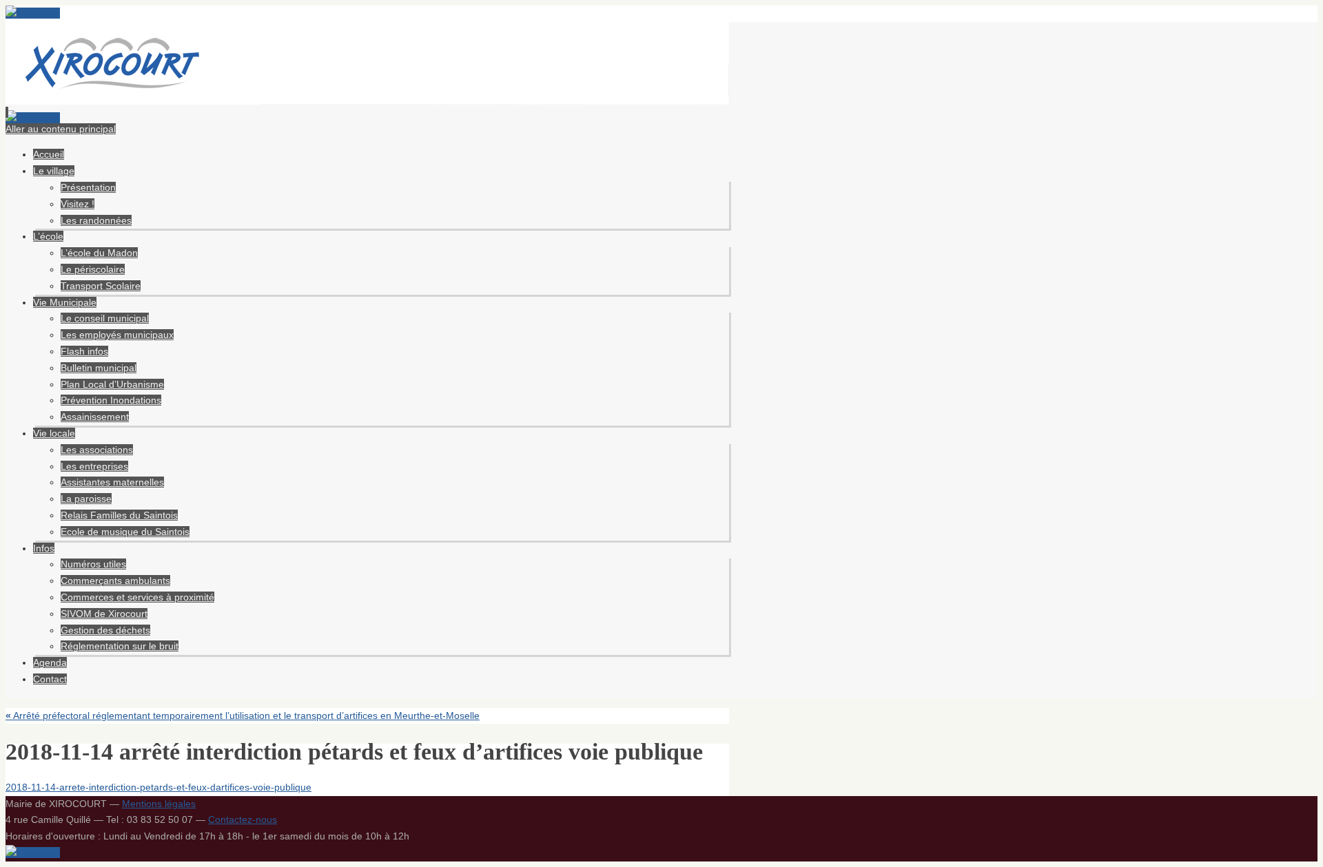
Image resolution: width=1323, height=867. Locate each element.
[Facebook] (33, 13)
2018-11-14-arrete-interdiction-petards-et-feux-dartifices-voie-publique (158, 787)
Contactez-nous (242, 819)
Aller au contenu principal (61, 128)
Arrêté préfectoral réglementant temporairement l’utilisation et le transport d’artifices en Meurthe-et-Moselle (243, 715)
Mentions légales (159, 803)
